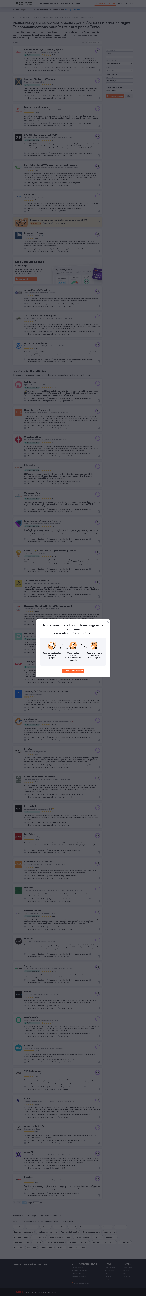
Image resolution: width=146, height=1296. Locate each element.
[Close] (107, 621)
